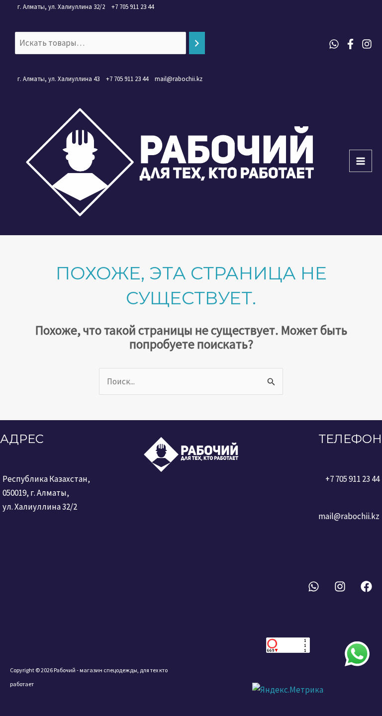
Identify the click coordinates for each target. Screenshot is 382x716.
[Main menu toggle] (360, 161)
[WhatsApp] (334, 44)
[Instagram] (367, 44)
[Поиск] (197, 43)
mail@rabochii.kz (178, 79)
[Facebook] (350, 44)
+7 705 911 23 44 (132, 6)
